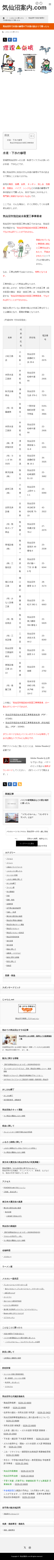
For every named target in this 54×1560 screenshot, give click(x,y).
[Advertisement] (27, 105)
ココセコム (9, 1386)
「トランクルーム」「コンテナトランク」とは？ (34, 815)
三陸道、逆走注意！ (11, 1192)
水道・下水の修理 (14, 140)
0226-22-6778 (27, 1471)
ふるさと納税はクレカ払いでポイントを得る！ (20, 1148)
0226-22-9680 (12, 1455)
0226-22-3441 (21, 1463)
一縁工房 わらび (9, 1293)
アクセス (9, 859)
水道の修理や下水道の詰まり (14, 1334)
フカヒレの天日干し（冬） (13, 1236)
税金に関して (11, 949)
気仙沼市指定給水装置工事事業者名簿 (22, 714)
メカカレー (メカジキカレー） (16, 833)
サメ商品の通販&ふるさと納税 (14, 1116)
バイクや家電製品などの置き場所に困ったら (34, 801)
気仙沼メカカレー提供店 (15, 933)
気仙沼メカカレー (12, 928)
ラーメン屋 (10, 887)
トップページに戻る (27, 843)
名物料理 (9, 904)
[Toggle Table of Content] (30, 136)
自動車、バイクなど (13, 953)
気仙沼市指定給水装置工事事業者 (22, 143)
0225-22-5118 (28, 1497)
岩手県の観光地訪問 (13, 908)
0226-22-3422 (44, 1412)
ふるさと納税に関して (14, 879)
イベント (9, 863)
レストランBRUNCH (11, 1305)
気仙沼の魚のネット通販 (15, 924)
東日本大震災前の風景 (14, 916)
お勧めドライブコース (14, 867)
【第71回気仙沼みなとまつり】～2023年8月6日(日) (22, 1064)
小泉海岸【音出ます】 (14, 1216)
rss (37, 3)
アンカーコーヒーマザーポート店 (15, 1285)
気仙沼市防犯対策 (12, 937)
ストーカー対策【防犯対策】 (14, 1374)
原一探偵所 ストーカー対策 (15, 1378)
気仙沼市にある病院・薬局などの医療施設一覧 (35, 1037)
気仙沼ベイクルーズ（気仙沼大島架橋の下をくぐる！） (23, 1075)
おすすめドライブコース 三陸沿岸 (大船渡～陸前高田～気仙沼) (26, 1079)
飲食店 (8, 965)
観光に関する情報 (12, 957)
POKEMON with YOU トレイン (14, 1187)
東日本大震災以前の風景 (12, 1208)
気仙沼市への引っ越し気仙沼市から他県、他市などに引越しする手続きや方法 (37, 833)
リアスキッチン (9, 1317)
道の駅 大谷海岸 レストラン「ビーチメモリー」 (21, 1309)
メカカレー (8, 1256)
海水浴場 (9, 941)
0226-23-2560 (10, 1434)
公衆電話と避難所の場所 (12, 1358)
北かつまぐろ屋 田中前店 (12, 1301)
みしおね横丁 (11, 883)
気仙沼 (27, 1018)
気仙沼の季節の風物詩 (14, 920)
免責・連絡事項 (9, 1530)
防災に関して (11, 961)
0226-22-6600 (24, 1403)
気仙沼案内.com (24, 7)
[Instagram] (29, 1547)
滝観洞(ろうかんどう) (11, 1514)
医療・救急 (10, 900)
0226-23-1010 (42, 1439)
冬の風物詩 (10, 891)
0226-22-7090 (15, 1447)
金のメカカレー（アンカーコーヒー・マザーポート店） (24, 1289)
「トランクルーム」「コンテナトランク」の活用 (22, 1342)
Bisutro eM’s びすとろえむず (14, 1313)
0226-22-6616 (27, 1476)
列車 (8, 896)
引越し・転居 (11, 912)
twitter (40, 3)
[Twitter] (24, 1547)
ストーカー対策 (12, 875)
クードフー (8, 1297)
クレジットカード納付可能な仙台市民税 (18, 1132)
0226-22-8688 (12, 1421)
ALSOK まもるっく (12, 1382)
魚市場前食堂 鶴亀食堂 (12, 1100)
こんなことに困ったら (11, 32)
